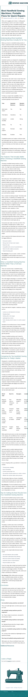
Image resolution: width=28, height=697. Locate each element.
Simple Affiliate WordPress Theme (18, 691)
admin (22, 18)
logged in (9, 661)
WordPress (9, 691)
